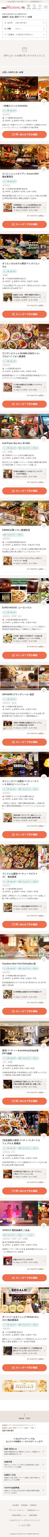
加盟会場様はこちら (19, 1515)
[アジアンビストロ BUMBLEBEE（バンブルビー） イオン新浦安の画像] (24, 336)
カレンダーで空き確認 (26, 224)
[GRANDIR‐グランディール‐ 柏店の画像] (24, 677)
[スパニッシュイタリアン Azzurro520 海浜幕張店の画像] (24, 157)
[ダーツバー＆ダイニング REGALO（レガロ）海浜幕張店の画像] (24, 1300)
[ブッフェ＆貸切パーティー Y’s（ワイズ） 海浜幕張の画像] (24, 857)
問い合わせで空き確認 (26, 134)
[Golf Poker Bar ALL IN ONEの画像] (24, 426)
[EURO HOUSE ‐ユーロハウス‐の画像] (24, 591)
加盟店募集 (33, 1515)
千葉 (32, 1428)
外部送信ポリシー (33, 1510)
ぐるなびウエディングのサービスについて (24, 1520)
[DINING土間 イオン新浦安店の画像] (24, 513)
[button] (24, 1451)
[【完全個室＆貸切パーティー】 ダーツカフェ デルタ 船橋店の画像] (24, 1123)
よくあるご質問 (24, 1525)
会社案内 (15, 1505)
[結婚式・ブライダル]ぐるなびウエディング (17, 1425)
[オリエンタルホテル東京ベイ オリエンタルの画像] (24, 246)
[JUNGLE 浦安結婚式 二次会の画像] (24, 1213)
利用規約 (24, 1505)
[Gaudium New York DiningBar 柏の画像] (24, 947)
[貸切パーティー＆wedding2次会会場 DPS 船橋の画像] (24, 1033)
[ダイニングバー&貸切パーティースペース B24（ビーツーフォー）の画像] (24, 764)
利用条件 (33, 1505)
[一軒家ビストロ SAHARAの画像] (24, 89)
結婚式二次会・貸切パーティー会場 (14, 1428)
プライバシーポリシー (17, 1510)
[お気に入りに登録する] (44, 102)
